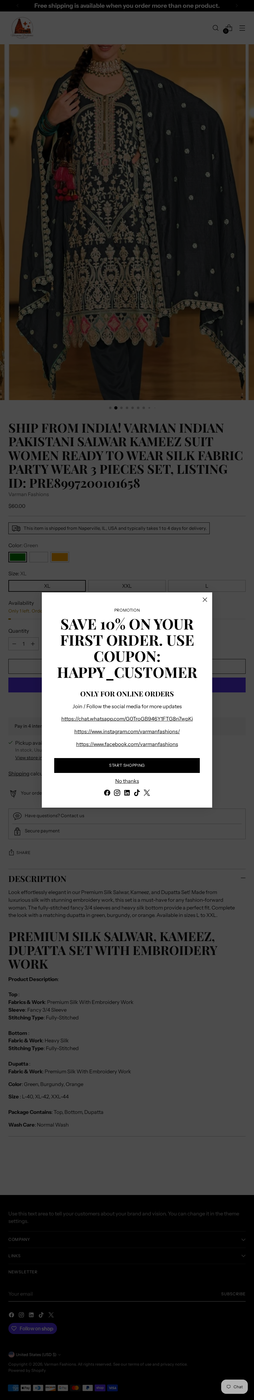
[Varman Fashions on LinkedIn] (127, 794)
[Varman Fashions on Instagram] (117, 794)
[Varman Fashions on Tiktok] (137, 794)
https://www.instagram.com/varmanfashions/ (127, 731)
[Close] (205, 599)
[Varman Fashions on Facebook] (107, 794)
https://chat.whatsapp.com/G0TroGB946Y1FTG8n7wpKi (127, 719)
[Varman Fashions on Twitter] (147, 794)
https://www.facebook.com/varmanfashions (127, 744)
